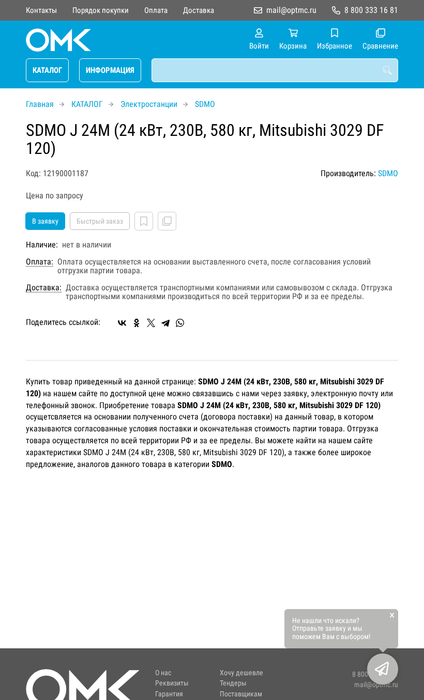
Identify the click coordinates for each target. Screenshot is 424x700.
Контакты (41, 10)
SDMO (205, 104)
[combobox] (275, 70)
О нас (163, 673)
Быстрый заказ (100, 221)
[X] (151, 323)
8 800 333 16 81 (371, 10)
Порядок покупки (100, 10)
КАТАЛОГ (47, 70)
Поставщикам (241, 694)
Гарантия (169, 694)
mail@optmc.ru (291, 10)
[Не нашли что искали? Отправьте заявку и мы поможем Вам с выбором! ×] (382, 669)
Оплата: (39, 262)
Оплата (156, 10)
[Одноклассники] (136, 323)
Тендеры (233, 683)
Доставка (198, 10)
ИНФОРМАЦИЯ (110, 70)
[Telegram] (165, 323)
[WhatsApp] (180, 323)
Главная (40, 104)
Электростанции (148, 104)
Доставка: (44, 287)
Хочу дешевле (241, 673)
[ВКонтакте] (122, 323)
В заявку (45, 221)
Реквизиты (172, 683)
